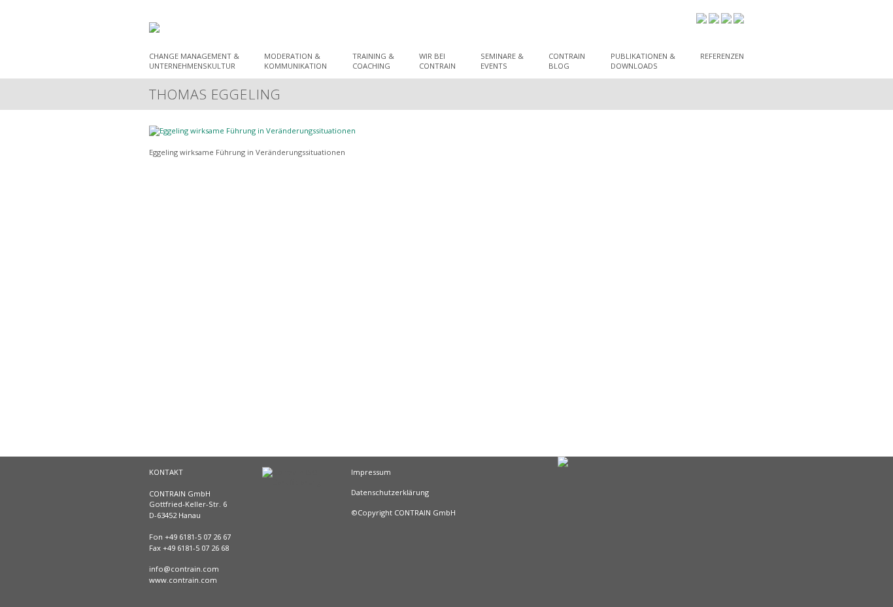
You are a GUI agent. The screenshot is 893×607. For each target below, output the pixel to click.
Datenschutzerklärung (390, 492)
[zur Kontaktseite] (726, 21)
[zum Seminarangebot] (714, 21)
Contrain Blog (566, 61)
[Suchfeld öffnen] (738, 21)
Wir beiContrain (437, 61)
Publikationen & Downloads (643, 61)
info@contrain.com (184, 569)
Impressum (371, 472)
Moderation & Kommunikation (295, 61)
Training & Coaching (373, 61)
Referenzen (722, 56)
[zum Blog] (701, 19)
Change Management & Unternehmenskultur (194, 61)
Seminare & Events (502, 61)
